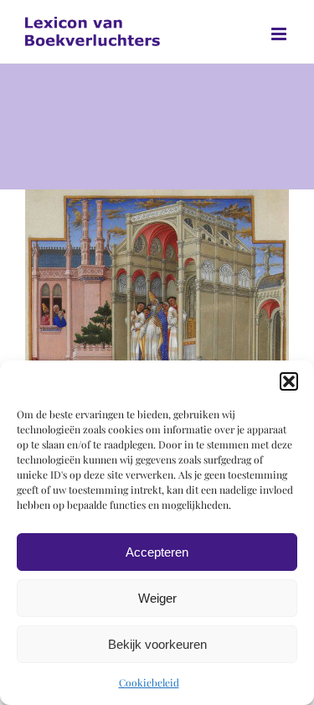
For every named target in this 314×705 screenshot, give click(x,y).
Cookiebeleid (149, 682)
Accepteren (157, 552)
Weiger (157, 598)
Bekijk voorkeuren (157, 644)
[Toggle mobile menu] (280, 34)
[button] (289, 381)
